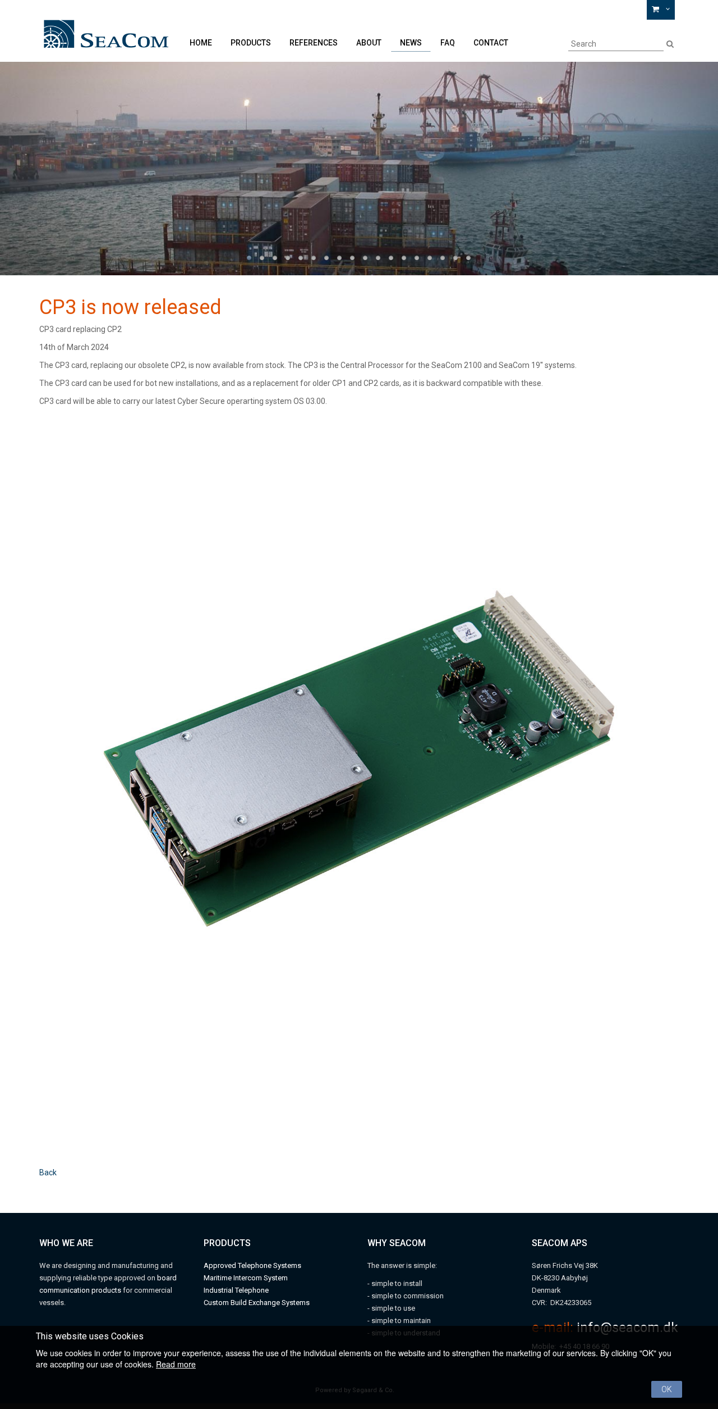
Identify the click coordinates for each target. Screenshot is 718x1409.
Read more (176, 1364)
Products (251, 42)
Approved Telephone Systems (252, 1265)
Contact (490, 42)
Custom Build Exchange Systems (257, 1302)
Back (48, 1172)
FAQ (447, 42)
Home (201, 42)
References (313, 42)
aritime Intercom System (249, 1278)
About (368, 42)
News (411, 42)
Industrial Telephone (236, 1290)
